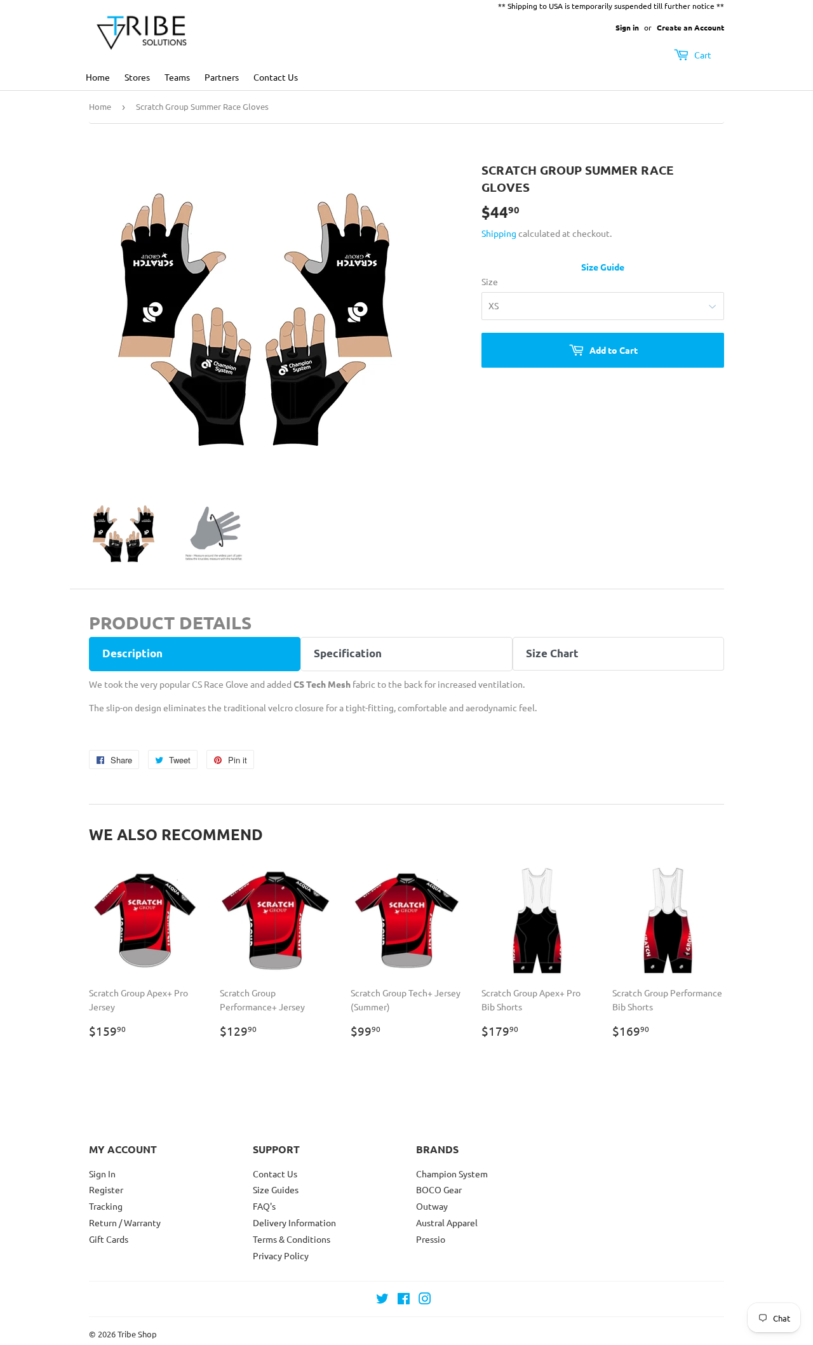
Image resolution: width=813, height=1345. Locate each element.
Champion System (452, 1173)
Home (98, 77)
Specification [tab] (348, 653)
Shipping (498, 233)
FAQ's (264, 1206)
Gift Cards (108, 1239)
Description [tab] (132, 653)
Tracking (106, 1206)
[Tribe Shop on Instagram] (425, 1300)
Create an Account (690, 27)
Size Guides (276, 1189)
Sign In (102, 1173)
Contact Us (275, 77)
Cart (701, 54)
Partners (222, 77)
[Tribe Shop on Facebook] (403, 1300)
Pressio (430, 1239)
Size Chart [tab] (552, 653)
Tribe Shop (137, 1333)
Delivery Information (294, 1222)
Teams (177, 77)
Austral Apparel (447, 1222)
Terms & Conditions (291, 1239)
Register (106, 1189)
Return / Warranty (125, 1222)
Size (489, 281)
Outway (432, 1206)
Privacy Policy (281, 1255)
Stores (137, 77)
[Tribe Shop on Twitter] (382, 1300)
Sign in (627, 27)
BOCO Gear (439, 1189)
